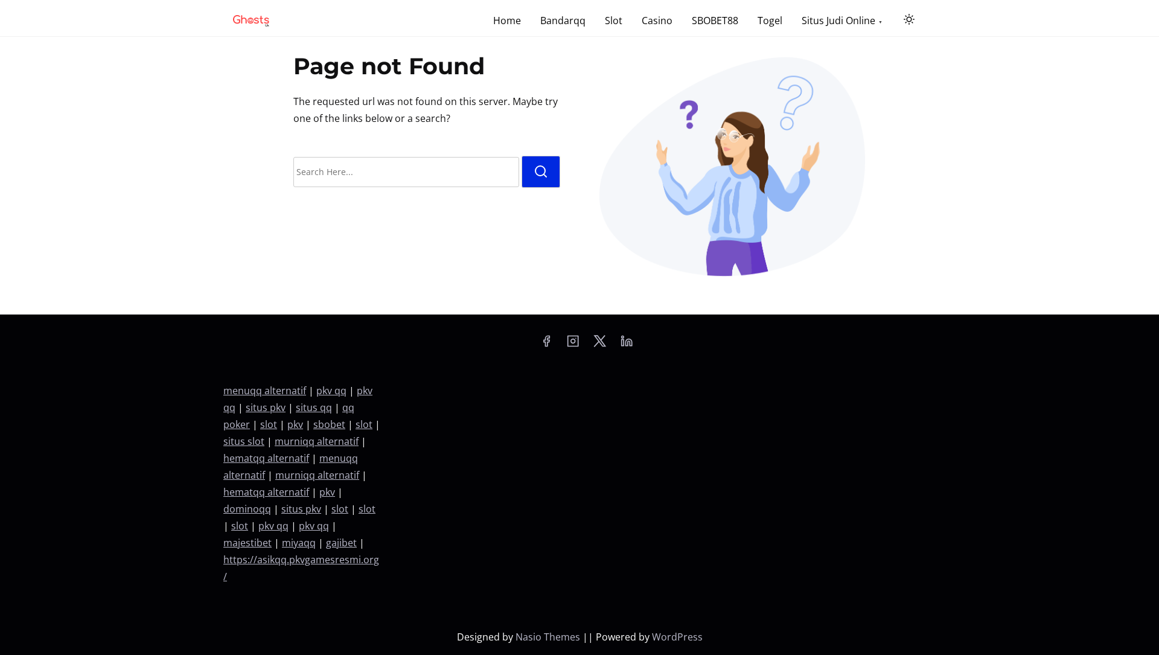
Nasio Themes (549, 637)
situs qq (314, 407)
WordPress (677, 637)
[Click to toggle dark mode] (909, 20)
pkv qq (331, 390)
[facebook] (546, 344)
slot (268, 424)
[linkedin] (627, 344)
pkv (295, 424)
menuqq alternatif (264, 390)
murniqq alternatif (317, 441)
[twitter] (599, 344)
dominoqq (247, 509)
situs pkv (266, 407)
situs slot (243, 441)
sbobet (329, 424)
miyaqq (299, 542)
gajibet (341, 542)
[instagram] (573, 344)
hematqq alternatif (266, 458)
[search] (541, 172)
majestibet (247, 542)
